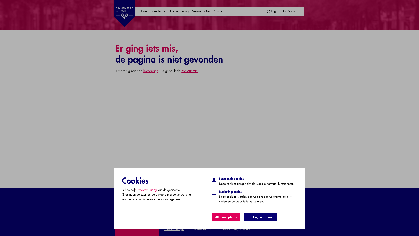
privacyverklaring (146, 190)
